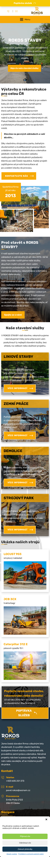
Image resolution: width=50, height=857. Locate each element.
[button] (46, 819)
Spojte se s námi (13, 314)
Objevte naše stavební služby (24, 68)
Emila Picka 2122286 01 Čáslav (14, 801)
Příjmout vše (25, 836)
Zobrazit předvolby (25, 849)
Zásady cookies (12, 854)
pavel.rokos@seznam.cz (18, 790)
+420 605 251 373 (15, 781)
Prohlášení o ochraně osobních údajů (31, 854)
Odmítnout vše (25, 843)
